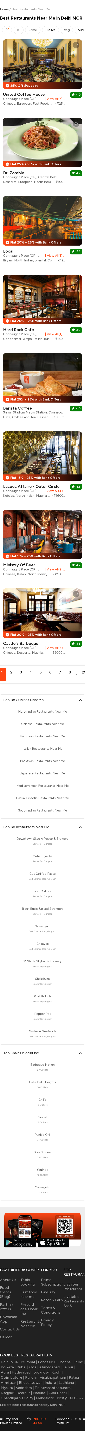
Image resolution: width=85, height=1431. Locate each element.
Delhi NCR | (10, 1362)
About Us (8, 1280)
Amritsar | (9, 1382)
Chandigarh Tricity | (18, 1398)
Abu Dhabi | (59, 1393)
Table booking (27, 1282)
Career (6, 1337)
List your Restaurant (73, 1286)
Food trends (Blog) (5, 1292)
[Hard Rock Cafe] (42, 309)
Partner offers (6, 1306)
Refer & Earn (52, 1300)
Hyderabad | (22, 1372)
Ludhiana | (67, 1382)
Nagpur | (8, 1393)
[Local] (42, 230)
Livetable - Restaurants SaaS (74, 1301)
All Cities (75, 1398)
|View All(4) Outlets (54, 491)
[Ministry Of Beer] (42, 544)
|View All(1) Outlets (54, 256)
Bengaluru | (47, 1362)
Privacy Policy (47, 1322)
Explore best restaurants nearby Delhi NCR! (33, 1405)
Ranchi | (32, 1377)
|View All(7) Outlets (54, 99)
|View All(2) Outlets (54, 569)
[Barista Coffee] (42, 387)
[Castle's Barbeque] (42, 623)
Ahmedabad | (50, 1367)
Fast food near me (28, 1294)
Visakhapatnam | (54, 1377)
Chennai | (66, 1362)
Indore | (51, 1382)
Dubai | (22, 1367)
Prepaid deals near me (29, 1309)
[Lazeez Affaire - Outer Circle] (42, 466)
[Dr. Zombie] (42, 152)
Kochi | (57, 1372)
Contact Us (10, 1329)
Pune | (79, 1362)
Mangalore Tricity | (52, 1398)
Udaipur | (24, 1393)
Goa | (33, 1367)
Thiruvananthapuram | (53, 1387)
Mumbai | (29, 1362)
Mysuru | (8, 1387)
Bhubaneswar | (31, 1382)
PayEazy (48, 1292)
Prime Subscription (52, 1282)
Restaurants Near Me (30, 1323)
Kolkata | (8, 1367)
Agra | (6, 1372)
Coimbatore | (12, 1377)
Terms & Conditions (50, 1310)
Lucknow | (42, 1372)
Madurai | (40, 1393)
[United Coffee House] (42, 74)
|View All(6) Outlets (54, 648)
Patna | (75, 1377)
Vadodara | (25, 1387)
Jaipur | (69, 1367)
